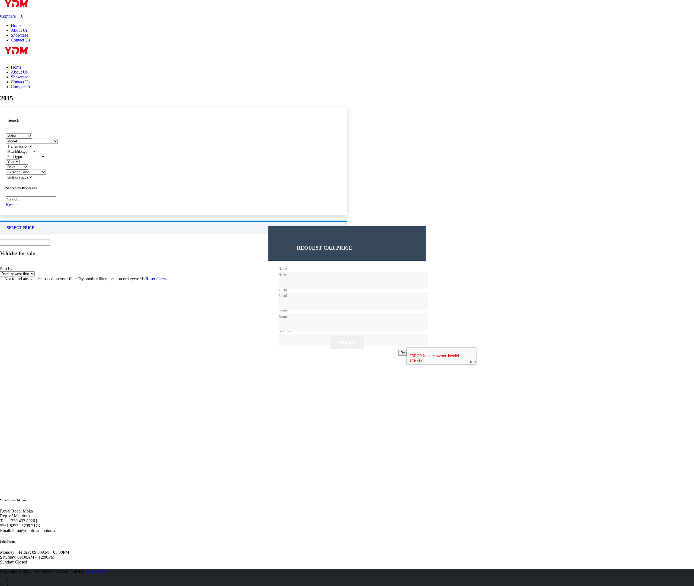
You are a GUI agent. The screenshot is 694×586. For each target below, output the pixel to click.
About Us (19, 30)
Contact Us (20, 40)
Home (16, 25)
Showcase (19, 35)
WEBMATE (96, 571)
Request (347, 343)
